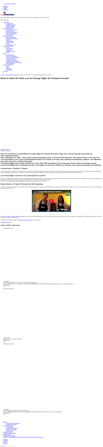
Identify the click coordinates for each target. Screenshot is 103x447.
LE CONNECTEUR (8, 425)
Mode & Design (9, 41)
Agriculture (8, 49)
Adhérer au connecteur (11, 429)
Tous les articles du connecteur (12, 74)
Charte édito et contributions (9, 433)
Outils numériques (10, 63)
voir (4, 286)
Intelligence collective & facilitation (14, 62)
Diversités (8, 39)
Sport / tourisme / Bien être (12, 38)
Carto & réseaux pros (11, 58)
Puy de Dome (9, 70)
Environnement (9, 48)
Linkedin (5, 6)
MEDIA (5, 422)
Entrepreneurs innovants (11, 29)
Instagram (5, 9)
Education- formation (11, 37)
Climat (7, 47)
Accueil (2, 74)
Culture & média (10, 42)
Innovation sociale (10, 31)
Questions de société (7, 36)
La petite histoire (10, 427)
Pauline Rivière (5, 149)
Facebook (5, 7)
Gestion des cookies (7, 432)
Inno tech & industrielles (11, 32)
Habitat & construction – (11, 33)
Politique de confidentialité (9, 435)
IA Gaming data (9, 23)
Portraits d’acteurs (10, 54)
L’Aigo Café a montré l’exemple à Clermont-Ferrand (12, 216)
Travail (7, 43)
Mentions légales (7, 434)
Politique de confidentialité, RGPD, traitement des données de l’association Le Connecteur (23, 437)
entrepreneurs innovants (6, 222)
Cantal (7, 67)
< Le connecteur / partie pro (9, 3)
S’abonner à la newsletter (11, 428)
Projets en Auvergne (7, 65)
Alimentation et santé (10, 44)
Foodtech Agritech (10, 27)
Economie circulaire (10, 51)
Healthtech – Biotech (10, 24)
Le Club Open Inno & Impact (12, 57)
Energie (8, 52)
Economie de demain (8, 28)
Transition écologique (8, 46)
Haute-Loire (9, 68)
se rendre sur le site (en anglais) (25, 220)
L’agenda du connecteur (11, 424)
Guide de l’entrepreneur (11, 56)
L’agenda (5, 71)
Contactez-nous (9, 430)
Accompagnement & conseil (12, 61)
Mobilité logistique (10, 26)
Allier (7, 66)
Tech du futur (6, 22)
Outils (4, 53)
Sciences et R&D (10, 34)
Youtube (5, 8)
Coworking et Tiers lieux (11, 59)
